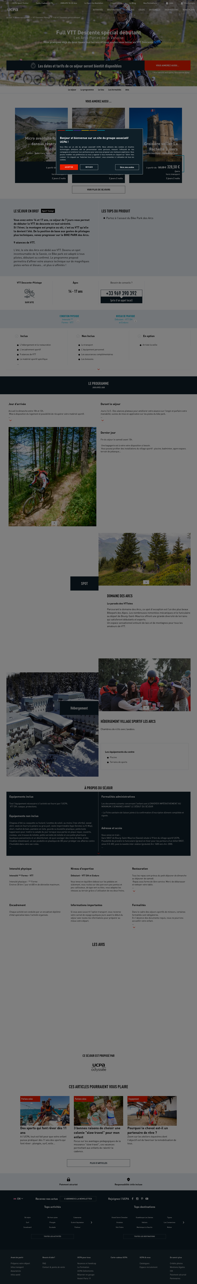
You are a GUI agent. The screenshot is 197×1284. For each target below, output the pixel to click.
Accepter (69, 167)
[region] (99, 151)
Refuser (89, 167)
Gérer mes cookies (127, 167)
